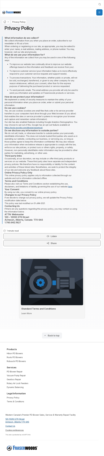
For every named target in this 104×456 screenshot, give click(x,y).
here (70, 186)
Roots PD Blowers (15, 357)
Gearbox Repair (14, 379)
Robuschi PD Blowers (16, 361)
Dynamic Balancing (15, 387)
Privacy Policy (13, 397)
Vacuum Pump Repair (16, 375)
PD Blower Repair (14, 371)
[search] (100, 4)
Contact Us (10, 426)
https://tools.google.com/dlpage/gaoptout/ (24, 128)
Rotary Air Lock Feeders (17, 383)
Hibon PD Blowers (15, 353)
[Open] (99, 12)
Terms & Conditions (15, 401)
